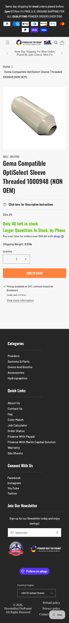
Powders (14, 356)
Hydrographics (17, 378)
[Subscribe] (57, 532)
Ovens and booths (20, 367)
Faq (10, 414)
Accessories (16, 372)
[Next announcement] (62, 53)
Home (6, 66)
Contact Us (15, 408)
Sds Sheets (15, 453)
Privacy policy (51, 608)
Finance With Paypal (21, 436)
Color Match (16, 419)
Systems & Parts (19, 361)
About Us (14, 403)
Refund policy (51, 602)
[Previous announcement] (7, 53)
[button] (7, 42)
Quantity (7, 251)
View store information (20, 300)
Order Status (16, 431)
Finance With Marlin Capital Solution (32, 442)
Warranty (14, 447)
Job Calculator (17, 425)
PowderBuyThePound (18, 608)
